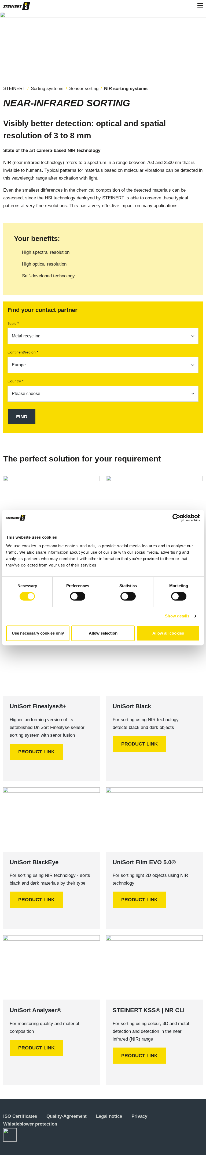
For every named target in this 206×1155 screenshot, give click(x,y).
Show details (177, 616)
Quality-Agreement (66, 1116)
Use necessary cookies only (38, 633)
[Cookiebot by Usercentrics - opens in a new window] (176, 518)
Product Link (36, 751)
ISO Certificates (20, 1116)
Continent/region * (23, 352)
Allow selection (103, 633)
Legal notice (109, 1116)
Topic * (13, 323)
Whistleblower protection (30, 1124)
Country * (15, 381)
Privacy (139, 1116)
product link (139, 744)
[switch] (77, 596)
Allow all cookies (168, 633)
